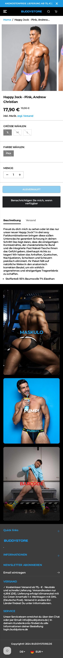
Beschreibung (12, 220)
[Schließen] (57, 3)
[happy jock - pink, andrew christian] (29, 57)
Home (7, 19)
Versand (31, 220)
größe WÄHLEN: (14, 126)
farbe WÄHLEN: (14, 147)
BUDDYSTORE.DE (41, 643)
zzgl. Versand (25, 115)
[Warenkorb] (56, 11)
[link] (31, 541)
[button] (5, 11)
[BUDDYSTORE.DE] (31, 11)
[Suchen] (48, 11)
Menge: (8, 168)
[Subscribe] (58, 573)
